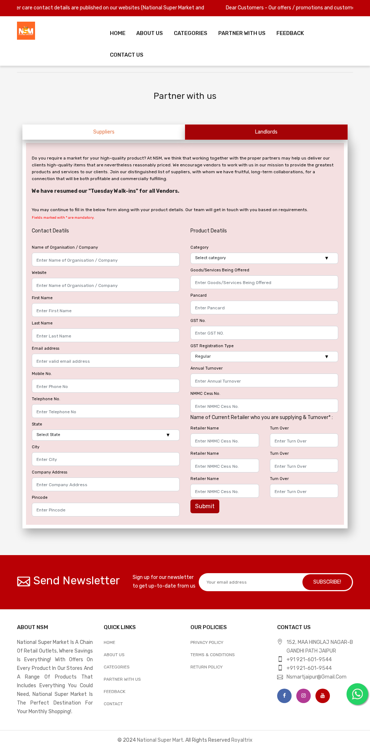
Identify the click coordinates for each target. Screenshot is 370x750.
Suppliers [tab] (104, 132)
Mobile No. (42, 373)
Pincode (40, 497)
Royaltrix (242, 740)
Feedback (290, 33)
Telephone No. (46, 399)
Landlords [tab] (266, 132)
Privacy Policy (206, 642)
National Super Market (153, 8)
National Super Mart (160, 740)
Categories (190, 33)
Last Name (42, 323)
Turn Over (279, 428)
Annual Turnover (206, 368)
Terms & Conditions (212, 654)
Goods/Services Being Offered (219, 270)
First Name (42, 298)
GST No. (198, 320)
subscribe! (327, 582)
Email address (45, 348)
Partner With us (242, 33)
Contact (113, 703)
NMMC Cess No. (205, 393)
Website (39, 272)
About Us (149, 33)
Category (199, 247)
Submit (205, 506)
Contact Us (126, 55)
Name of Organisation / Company (65, 247)
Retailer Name (204, 428)
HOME (109, 642)
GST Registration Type (212, 346)
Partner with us (122, 679)
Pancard (198, 295)
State (37, 424)
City (35, 447)
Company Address (49, 472)
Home (117, 33)
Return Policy (206, 667)
